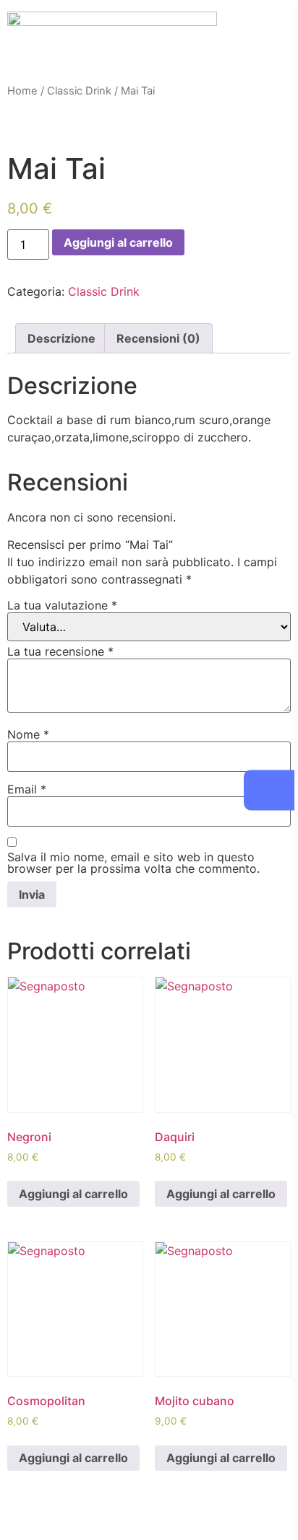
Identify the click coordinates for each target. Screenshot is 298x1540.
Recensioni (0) (158, 338)
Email (26, 789)
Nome (28, 734)
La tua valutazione (62, 605)
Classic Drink (79, 90)
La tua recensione (60, 651)
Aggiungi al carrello (118, 242)
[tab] (61, 338)
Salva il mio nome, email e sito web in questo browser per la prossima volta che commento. (133, 862)
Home (22, 90)
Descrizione (61, 338)
